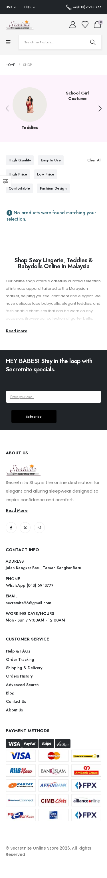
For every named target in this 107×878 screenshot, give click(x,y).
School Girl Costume (77, 96)
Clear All (94, 160)
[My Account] (73, 24)
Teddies (29, 127)
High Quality (20, 160)
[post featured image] (30, 104)
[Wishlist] (85, 24)
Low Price (45, 174)
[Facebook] (11, 527)
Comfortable (19, 188)
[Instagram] (39, 527)
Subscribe (34, 416)
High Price (18, 174)
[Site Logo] (20, 25)
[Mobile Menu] (8, 42)
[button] (100, 108)
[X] (25, 527)
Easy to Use (51, 160)
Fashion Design (53, 188)
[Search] (92, 42)
